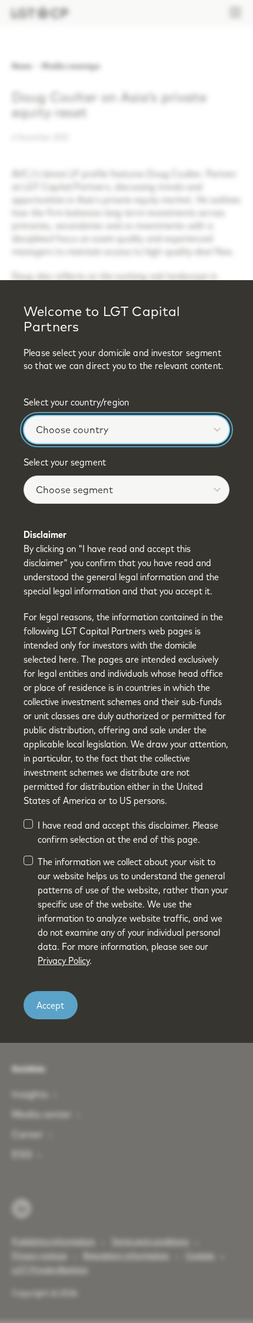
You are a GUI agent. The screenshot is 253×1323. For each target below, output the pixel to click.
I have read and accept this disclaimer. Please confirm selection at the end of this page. (128, 832)
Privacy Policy (63, 960)
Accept (50, 1005)
